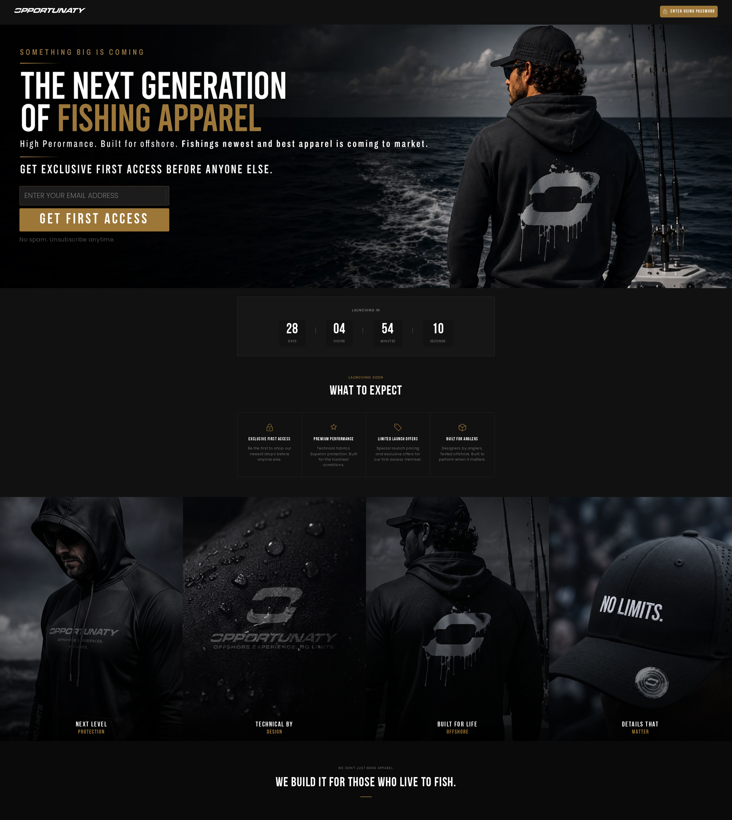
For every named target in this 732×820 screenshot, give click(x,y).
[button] (689, 11)
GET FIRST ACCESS (94, 220)
